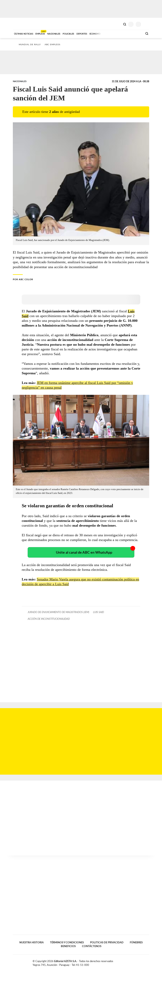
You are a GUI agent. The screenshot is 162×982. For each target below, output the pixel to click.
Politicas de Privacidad (106, 942)
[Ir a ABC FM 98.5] (135, 33)
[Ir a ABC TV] (108, 33)
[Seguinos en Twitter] (139, 962)
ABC (20, 23)
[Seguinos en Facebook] (135, 962)
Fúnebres (136, 942)
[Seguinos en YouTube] (143, 962)
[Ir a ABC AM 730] (119, 33)
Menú (146, 24)
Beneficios (68, 946)
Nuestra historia (31, 942)
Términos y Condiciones (67, 942)
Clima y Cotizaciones (118, 24)
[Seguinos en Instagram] (147, 962)
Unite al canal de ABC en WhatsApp (84, 552)
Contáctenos (91, 946)
